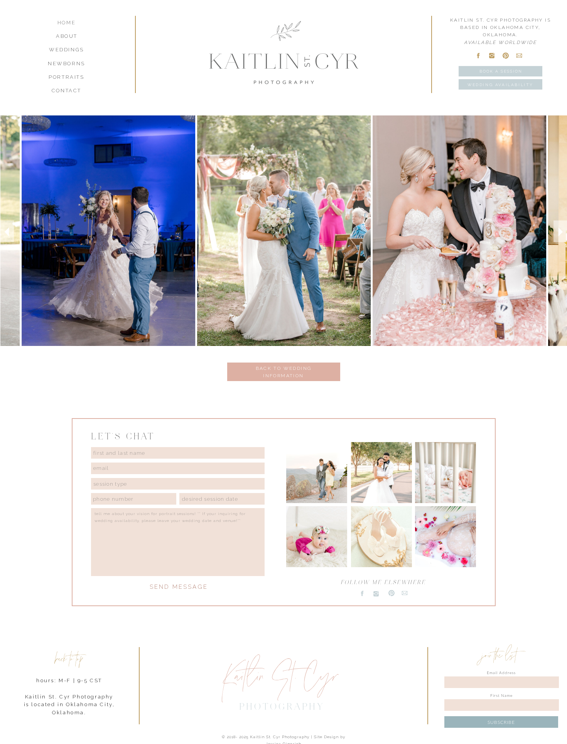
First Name (501, 696)
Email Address (501, 673)
